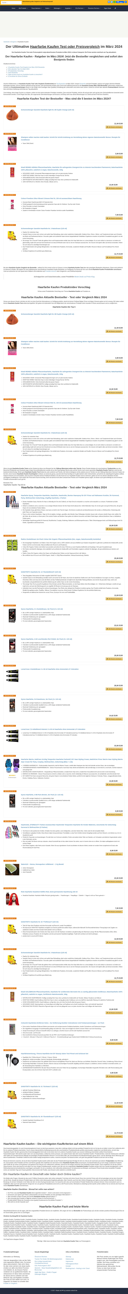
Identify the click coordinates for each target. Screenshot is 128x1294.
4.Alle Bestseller (13, 72)
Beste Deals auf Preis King (85, 277)
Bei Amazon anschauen (115, 127)
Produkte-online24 (51, 271)
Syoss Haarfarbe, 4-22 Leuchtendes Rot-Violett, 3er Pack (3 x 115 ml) (46, 639)
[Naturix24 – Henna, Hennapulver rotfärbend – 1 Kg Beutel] (12, 869)
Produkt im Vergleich (10, 1283)
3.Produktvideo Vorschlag (16, 71)
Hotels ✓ (47, 8)
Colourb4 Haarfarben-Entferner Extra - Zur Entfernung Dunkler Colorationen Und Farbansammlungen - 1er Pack (62, 1023)
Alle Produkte (22, 8)
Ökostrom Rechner (41, 1256)
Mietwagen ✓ (58, 8)
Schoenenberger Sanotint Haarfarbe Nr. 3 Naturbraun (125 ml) (44, 228)
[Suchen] (115, 8)
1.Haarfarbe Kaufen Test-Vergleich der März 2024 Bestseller (26, 67)
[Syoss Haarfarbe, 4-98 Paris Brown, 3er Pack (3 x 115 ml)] (12, 800)
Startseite (6, 42)
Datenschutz (70, 1259)
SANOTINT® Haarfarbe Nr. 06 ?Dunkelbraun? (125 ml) (41, 1116)
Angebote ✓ (68, 8)
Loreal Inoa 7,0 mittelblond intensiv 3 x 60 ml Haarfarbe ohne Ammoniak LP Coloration (53, 729)
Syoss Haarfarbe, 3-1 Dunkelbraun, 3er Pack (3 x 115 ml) (42, 609)
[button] (28, 8)
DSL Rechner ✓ (80, 8)
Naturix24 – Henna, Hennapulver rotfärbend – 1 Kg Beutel (42, 864)
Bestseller (83, 83)
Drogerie (13, 42)
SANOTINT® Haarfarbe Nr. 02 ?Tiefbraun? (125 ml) (39, 922)
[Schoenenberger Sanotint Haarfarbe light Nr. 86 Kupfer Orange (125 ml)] (12, 115)
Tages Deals (107, 8)
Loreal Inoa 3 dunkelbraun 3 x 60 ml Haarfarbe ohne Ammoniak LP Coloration (50, 669)
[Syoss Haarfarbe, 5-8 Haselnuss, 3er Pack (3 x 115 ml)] (12, 705)
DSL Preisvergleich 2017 (43, 1265)
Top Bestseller (61, 83)
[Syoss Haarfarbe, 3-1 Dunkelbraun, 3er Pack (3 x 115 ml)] (12, 615)
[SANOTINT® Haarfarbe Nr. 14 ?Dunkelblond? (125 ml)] (12, 578)
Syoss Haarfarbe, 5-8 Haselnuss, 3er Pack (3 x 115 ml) (41, 699)
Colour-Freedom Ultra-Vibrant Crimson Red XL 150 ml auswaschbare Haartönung (51, 198)
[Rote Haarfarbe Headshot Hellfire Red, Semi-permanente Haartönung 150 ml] (12, 898)
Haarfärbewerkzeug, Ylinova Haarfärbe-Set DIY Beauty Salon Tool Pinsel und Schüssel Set (54, 1054)
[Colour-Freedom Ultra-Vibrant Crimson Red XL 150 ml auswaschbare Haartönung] (12, 204)
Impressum (69, 1261)
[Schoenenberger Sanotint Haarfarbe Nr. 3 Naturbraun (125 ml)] (12, 234)
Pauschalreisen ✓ (37, 8)
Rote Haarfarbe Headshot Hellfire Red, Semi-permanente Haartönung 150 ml (49, 892)
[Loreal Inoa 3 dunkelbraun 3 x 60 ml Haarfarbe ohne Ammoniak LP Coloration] (12, 675)
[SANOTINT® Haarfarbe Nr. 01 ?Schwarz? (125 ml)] (12, 1092)
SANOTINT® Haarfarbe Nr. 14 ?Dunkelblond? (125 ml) (41, 572)
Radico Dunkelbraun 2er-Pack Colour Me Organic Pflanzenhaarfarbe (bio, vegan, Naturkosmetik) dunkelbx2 (61, 539)
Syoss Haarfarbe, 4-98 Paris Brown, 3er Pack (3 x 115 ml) (42, 795)
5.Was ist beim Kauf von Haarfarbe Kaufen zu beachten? (25, 74)
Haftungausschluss (72, 1264)
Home (13, 8)
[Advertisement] (64, 24)
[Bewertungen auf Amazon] (12, 775)
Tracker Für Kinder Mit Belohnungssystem (48, 1259)
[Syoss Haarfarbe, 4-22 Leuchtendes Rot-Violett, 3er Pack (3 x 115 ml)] (12, 645)
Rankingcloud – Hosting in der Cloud (77, 1268)
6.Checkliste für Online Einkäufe (18, 76)
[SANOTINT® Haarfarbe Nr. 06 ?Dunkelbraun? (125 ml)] (12, 1122)
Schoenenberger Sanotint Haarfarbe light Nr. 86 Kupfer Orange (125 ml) (47, 110)
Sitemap (68, 1256)
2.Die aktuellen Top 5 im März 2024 (18, 69)
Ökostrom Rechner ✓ (94, 8)
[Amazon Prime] (120, 184)
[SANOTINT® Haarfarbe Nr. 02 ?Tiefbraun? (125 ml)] (12, 928)
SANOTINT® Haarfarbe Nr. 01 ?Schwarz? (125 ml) (39, 1086)
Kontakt (68, 1266)
